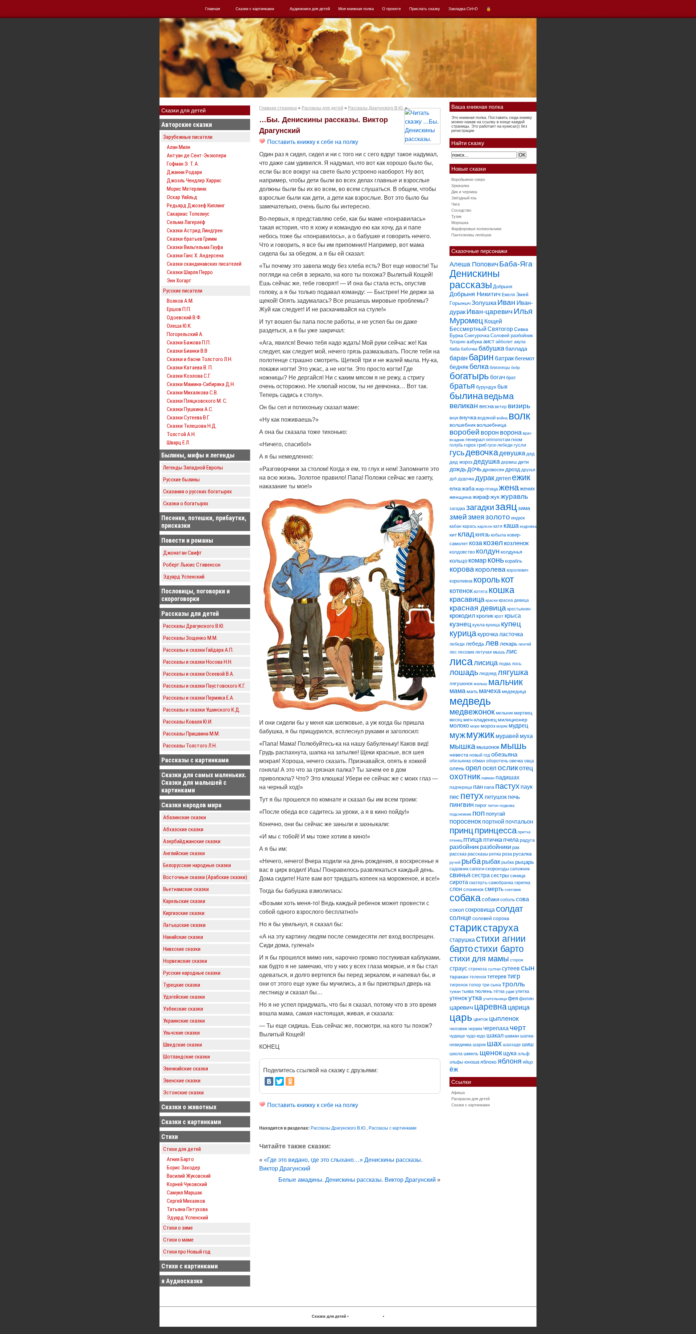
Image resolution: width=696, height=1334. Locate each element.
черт (518, 1027)
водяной (486, 417)
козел (493, 542)
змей (458, 517)
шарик (479, 1044)
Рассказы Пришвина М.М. (191, 733)
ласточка (511, 634)
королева (490, 569)
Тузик (456, 216)
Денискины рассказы (475, 279)
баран (459, 358)
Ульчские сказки (181, 1033)
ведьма (499, 396)
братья (462, 385)
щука (510, 1053)
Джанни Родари (184, 172)
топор (475, 984)
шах (494, 1043)
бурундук (486, 387)
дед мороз (461, 462)
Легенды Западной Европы (193, 467)
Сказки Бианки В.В (187, 351)
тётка (499, 991)
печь (514, 797)
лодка (505, 663)
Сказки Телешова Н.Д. (192, 426)
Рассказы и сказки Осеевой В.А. (198, 674)
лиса (461, 661)
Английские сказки (184, 853)
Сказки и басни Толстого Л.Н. (199, 359)
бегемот (525, 358)
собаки (490, 899)
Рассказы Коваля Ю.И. (187, 721)
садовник (459, 868)
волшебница (491, 425)
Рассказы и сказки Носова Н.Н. (197, 662)
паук (527, 787)
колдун (488, 551)
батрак (504, 358)
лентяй (524, 644)
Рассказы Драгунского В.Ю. (193, 626)
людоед (488, 673)
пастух (507, 786)
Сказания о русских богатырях (197, 491)
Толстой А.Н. (181, 434)
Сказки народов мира (191, 805)
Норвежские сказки (185, 961)
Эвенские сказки (181, 1080)
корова (462, 569)
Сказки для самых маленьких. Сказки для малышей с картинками (203, 782)
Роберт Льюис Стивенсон (191, 565)
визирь (519, 406)
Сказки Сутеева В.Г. (188, 417)
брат (511, 377)
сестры (500, 875)
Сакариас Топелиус (188, 214)
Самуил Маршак (184, 1192)
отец (526, 768)
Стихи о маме (178, 1239)
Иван (506, 302)
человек (458, 1028)
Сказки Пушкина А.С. (190, 409)
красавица (467, 599)
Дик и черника (464, 192)
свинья (460, 875)
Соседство (461, 210)
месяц (456, 719)
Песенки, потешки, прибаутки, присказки (203, 521)
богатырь (469, 376)
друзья (528, 469)
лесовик (466, 652)
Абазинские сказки (184, 817)
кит (453, 535)
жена (509, 487)
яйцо (528, 1062)
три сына (491, 984)
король (486, 579)
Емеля (508, 294)
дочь (474, 469)
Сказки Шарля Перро (190, 272)
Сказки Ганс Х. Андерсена (195, 255)
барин (481, 357)
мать (472, 691)
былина (466, 396)
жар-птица (487, 489)
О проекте (391, 9)
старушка (462, 940)
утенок (458, 998)
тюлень (483, 991)
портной (493, 822)
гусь (457, 452)
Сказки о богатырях (185, 503)
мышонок (488, 747)
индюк (518, 518)
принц (461, 830)
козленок (516, 543)
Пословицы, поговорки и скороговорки (195, 594)
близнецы (500, 367)
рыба (471, 861)
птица (472, 839)
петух (472, 796)
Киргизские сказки (183, 913)
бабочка (469, 349)
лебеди (457, 644)
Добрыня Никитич (475, 294)
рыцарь (524, 862)
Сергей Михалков (186, 1201)
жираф (481, 497)
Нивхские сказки (181, 949)
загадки (480, 507)
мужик (480, 734)
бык (502, 386)
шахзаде (512, 1044)
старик (466, 927)
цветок (480, 1019)
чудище (457, 1036)
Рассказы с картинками (195, 760)
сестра (481, 875)
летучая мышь (490, 652)
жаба (468, 488)
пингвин (462, 804)
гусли (520, 445)
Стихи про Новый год (187, 1251)
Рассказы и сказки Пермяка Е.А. (198, 698)
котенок (461, 590)
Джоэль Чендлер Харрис (194, 180)
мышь (514, 746)
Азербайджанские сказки (191, 841)
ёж (454, 1069)
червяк (475, 1028)
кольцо (458, 561)
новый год (479, 755)
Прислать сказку (424, 9)
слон (456, 889)
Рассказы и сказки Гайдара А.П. (198, 650)
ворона (511, 432)
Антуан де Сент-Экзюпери (196, 155)
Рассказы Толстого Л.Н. (190, 745)
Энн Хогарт (179, 280)
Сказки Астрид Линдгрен (195, 230)
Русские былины (181, 479)
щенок (491, 1052)
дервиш (509, 462)
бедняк (459, 367)
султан (494, 969)
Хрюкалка (460, 185)
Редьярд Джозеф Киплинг (196, 205)
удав (510, 991)
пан (478, 786)
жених (527, 488)
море (475, 726)
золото (497, 517)
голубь (456, 445)
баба (455, 349)
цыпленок (504, 1018)
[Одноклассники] (290, 1081)
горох (470, 445)
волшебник (463, 425)
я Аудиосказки (182, 1281)
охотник (465, 776)
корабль (513, 561)
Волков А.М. (180, 301)
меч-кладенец (480, 719)
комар (477, 560)
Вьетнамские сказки (186, 889)
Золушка (484, 302)
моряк (502, 726)
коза (475, 543)
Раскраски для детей (470, 1099)
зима (524, 508)
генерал (475, 439)
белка (479, 366)
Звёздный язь (464, 198)
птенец (456, 840)
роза (507, 854)
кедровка (528, 526)
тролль (513, 984)
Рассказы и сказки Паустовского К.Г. (204, 686)
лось (516, 663)
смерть (494, 889)
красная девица (478, 608)
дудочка (466, 478)
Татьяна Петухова (187, 1209)
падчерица (461, 787)
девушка (512, 453)
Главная (212, 9)
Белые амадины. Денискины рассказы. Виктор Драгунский (357, 1180)
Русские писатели (182, 290)
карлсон (484, 526)
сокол (457, 910)
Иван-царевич (490, 311)
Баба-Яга (516, 264)
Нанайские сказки (183, 937)
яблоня (510, 1061)
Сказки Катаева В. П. (190, 367)
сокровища (480, 909)
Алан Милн (178, 147)
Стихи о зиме (178, 1228)
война (502, 418)
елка (455, 488)
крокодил (462, 615)
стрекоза (477, 969)
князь (482, 534)
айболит (504, 341)
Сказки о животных (188, 1107)
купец (511, 624)
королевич (517, 570)
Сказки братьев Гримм (192, 239)
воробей (465, 432)
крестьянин (519, 609)
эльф (524, 1053)
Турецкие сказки (181, 985)
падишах (507, 777)
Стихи (169, 1136)
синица (517, 875)
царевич (461, 1007)
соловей (482, 918)
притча (524, 832)
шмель (471, 1053)
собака (465, 897)
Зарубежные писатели (187, 137)
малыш (480, 684)
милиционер (512, 719)
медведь (470, 701)
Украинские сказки (184, 1021)
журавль (514, 496)
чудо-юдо (475, 1036)
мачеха (490, 691)
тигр (514, 976)
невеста (459, 755)
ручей (455, 862)
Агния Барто (180, 1159)
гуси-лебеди (500, 445)
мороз (488, 726)
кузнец (460, 624)
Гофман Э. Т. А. (183, 164)
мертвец (523, 713)
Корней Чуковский (187, 1184)
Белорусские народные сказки (197, 865)
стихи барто (499, 949)
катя (497, 526)
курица (463, 633)
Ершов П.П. (179, 309)
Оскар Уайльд (182, 197)
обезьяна (504, 754)
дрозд (512, 469)
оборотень (497, 760)
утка (475, 998)
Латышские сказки (184, 925)
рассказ (458, 854)
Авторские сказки (186, 124)
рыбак (491, 861)
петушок (496, 797)
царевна (490, 1006)
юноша (471, 1062)
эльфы (456, 1062)
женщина (461, 497)
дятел (503, 478)
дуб (453, 478)
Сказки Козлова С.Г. (189, 376)
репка (495, 854)
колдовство (462, 552)
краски (491, 600)
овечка (516, 760)
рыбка (507, 862)
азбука (474, 341)
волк (519, 416)
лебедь (475, 644)
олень (457, 768)
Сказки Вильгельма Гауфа (195, 247)
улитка (522, 991)
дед (530, 453)
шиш (528, 1044)
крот (499, 616)
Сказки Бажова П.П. (189, 342)
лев (492, 642)
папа (489, 787)
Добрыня (502, 286)
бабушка (491, 348)
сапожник (520, 868)
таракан (459, 976)
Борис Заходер (183, 1167)
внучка (467, 417)
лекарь (508, 644)
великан (464, 405)
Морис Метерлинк (187, 189)
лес (453, 652)
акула (520, 341)
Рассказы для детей (190, 613)
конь (496, 559)
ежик (521, 477)
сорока (501, 918)
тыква (468, 991)
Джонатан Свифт (182, 553)
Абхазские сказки (183, 829)
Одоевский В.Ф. (184, 317)
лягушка (513, 672)
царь (461, 1017)
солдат (509, 909)
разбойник (464, 847)
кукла (478, 624)
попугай (495, 814)
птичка (492, 839)
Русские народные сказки (191, 973)
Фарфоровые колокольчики (476, 229)
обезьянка (460, 760)
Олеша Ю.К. (179, 326)
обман (478, 760)
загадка (457, 508)
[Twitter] (279, 1081)
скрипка (522, 882)
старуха (501, 928)
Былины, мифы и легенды (198, 455)
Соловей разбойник (511, 335)
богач (497, 377)
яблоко (488, 1062)
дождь (458, 469)
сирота (459, 882)
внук (454, 417)
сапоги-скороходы (489, 868)
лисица (486, 663)
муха (526, 736)
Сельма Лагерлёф (186, 222)
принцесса (496, 830)
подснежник (460, 814)
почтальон (519, 822)
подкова (507, 805)
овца (529, 760)
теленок (477, 976)
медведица (514, 691)
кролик (484, 616)
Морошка (459, 222)
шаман (512, 1036)
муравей (507, 736)
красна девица (514, 600)
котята (481, 591)
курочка (487, 634)
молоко (459, 725)
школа (456, 1053)
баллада (516, 348)
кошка (501, 590)
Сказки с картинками (255, 9)
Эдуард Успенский (183, 576)
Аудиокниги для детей (310, 9)
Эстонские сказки (183, 1092)
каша (511, 525)
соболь (507, 899)
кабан (455, 526)
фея (513, 998)
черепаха (496, 1028)
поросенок (465, 821)
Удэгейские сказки (184, 997)
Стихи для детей (182, 1149)
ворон (490, 432)
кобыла (498, 535)
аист (488, 341)
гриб (481, 445)
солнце (460, 917)
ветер (501, 406)
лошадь (464, 672)
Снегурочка (476, 335)
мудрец (518, 725)
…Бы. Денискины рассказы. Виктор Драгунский (323, 125)
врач (527, 433)
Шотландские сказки (186, 1056)
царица (519, 1007)
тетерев (496, 976)
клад (466, 534)
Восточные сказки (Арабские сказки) (205, 877)
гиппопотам (498, 439)
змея (476, 517)
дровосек (493, 469)
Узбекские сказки (183, 1009)
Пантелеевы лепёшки (471, 235)
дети (523, 462)
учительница (495, 999)
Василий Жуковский (189, 1176)
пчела (511, 840)
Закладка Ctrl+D (463, 9)
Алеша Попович (474, 264)
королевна (461, 581)
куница (493, 624)
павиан (487, 778)
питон (493, 805)
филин (526, 998)
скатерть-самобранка (491, 882)
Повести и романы (187, 540)
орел (473, 768)
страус (458, 968)
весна (486, 406)
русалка (522, 854)
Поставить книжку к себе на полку (312, 142)
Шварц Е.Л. (178, 442)
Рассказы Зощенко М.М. (190, 638)
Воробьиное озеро (468, 179)
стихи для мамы (479, 958)
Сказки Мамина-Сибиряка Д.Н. (201, 384)
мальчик (505, 682)
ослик (508, 767)
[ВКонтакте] (269, 1081)
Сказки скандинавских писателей (204, 264)
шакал (495, 1035)
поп (478, 813)
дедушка (486, 461)
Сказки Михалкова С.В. (192, 392)
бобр (515, 367)
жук (495, 497)
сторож (516, 960)
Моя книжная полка (356, 9)
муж (457, 735)
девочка (481, 452)
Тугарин (457, 341)
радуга (527, 840)
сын (528, 968)
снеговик (513, 889)
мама (457, 691)
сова (522, 899)
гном (516, 439)
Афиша (458, 1092)
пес (454, 797)
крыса (513, 616)
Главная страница (278, 108)
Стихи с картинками (189, 1266)
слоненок (473, 889)
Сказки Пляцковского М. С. (197, 401)
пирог (481, 805)
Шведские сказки (182, 1044)
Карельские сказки (184, 901)
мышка (462, 746)
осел (489, 768)
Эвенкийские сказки (185, 1068)
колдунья (511, 552)
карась (469, 526)
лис (511, 651)
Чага (455, 204)
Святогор (500, 329)
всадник (457, 440)
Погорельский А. (185, 334)
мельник (504, 713)
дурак (484, 478)
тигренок (459, 984)
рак (515, 847)
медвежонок (472, 711)
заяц (506, 506)
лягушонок (461, 683)
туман (455, 991)
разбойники (495, 847)
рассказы (478, 854)
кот (507, 579)
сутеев (511, 968)
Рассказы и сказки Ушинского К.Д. (201, 710)
